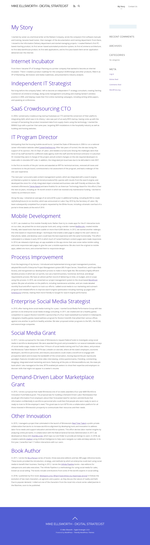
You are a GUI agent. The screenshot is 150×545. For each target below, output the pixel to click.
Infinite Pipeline (67, 464)
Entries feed (113, 79)
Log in (111, 74)
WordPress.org (114, 90)
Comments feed (115, 84)
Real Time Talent (79, 423)
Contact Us (132, 6)
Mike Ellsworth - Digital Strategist (74, 530)
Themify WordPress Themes (84, 532)
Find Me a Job (37, 436)
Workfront (93, 280)
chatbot (29, 439)
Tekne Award (34, 186)
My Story (121, 6)
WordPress (68, 532)
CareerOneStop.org (47, 147)
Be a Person (33, 458)
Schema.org (16, 292)
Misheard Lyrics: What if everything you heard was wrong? (64, 476)
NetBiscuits (80, 226)
